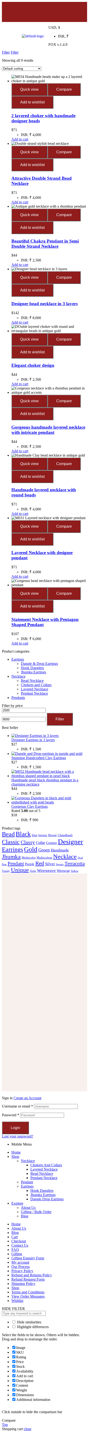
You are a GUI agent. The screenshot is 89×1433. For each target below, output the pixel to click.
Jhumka (11, 856)
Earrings (17, 659)
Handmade (60, 850)
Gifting (16, 1254)
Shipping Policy (23, 1284)
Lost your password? (17, 1136)
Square (60, 864)
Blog (24, 1216)
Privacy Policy (22, 1271)
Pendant (16, 863)
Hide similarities (28, 1322)
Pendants (18, 698)
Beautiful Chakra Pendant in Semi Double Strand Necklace (45, 244)
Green (44, 849)
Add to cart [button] (19, 139)
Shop (15, 1157)
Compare (64, 89)
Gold (30, 849)
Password (10, 1115)
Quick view (29, 89)
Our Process (20, 1267)
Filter (60, 719)
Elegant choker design (32, 365)
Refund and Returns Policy (31, 1275)
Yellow (74, 871)
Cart (14, 1237)
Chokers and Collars (36, 685)
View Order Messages (28, 1296)
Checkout (18, 1241)
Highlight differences (32, 1327)
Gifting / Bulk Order (36, 1212)
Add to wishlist (32, 102)
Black (23, 834)
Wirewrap (63, 871)
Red (39, 863)
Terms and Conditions (27, 1292)
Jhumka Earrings (33, 672)
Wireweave (46, 870)
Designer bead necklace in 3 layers (44, 303)
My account (20, 1262)
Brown (52, 835)
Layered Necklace (34, 689)
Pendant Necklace (34, 693)
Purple (29, 864)
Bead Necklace (32, 681)
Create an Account (27, 1098)
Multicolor (29, 857)
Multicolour (44, 857)
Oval (80, 857)
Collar (40, 843)
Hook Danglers (32, 668)
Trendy (6, 871)
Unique (20, 870)
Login (15, 1128)
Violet (33, 871)
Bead (8, 834)
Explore (17, 1203)
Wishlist (17, 1301)
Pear (4, 864)
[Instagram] (43, 11)
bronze (42, 835)
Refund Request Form (28, 1279)
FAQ (15, 1250)
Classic (11, 841)
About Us (28, 1208)
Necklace (18, 676)
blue (34, 835)
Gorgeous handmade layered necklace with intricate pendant (48, 430)
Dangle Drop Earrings (47, 1199)
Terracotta (75, 863)
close (27, 1429)
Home (16, 1152)
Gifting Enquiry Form (27, 1258)
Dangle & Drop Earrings (39, 664)
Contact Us (19, 1245)
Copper (51, 843)
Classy (28, 842)
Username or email (17, 1106)
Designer (70, 841)
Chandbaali (65, 835)
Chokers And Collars (46, 1165)
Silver (50, 864)
